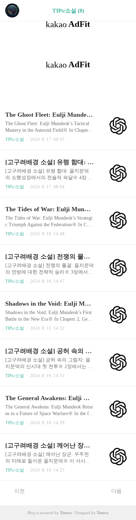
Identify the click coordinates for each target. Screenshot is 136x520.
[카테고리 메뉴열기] (124, 11)
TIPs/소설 (14, 139)
